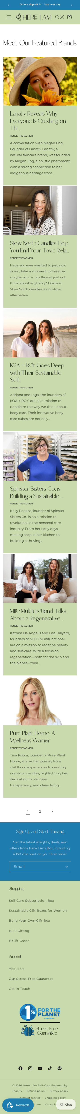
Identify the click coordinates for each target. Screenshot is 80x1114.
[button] (9, 17)
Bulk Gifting (19, 931)
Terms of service (29, 1097)
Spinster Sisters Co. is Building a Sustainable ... (36, 493)
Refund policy (35, 1090)
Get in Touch (19, 989)
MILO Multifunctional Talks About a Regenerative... (38, 615)
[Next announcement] (72, 5)
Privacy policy (59, 1090)
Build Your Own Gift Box (29, 921)
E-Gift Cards (19, 941)
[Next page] (52, 811)
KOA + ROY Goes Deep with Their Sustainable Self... (37, 373)
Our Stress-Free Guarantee (31, 979)
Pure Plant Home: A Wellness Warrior (32, 737)
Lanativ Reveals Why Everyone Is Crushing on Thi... (38, 121)
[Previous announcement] (8, 5)
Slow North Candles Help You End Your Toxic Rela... (39, 247)
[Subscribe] (66, 867)
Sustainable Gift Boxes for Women (38, 911)
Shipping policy (55, 1097)
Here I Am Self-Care (36, 1085)
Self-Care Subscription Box (31, 901)
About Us (16, 969)
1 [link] (28, 811)
